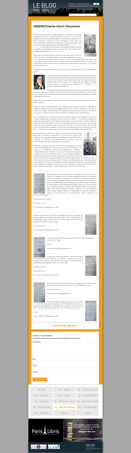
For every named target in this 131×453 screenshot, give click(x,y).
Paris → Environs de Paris (41, 413)
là (58, 207)
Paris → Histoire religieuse (42, 401)
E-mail (34, 365)
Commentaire (37, 342)
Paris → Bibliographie (64, 389)
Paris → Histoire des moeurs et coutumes (87, 401)
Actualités (87, 413)
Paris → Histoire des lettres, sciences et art (65, 401)
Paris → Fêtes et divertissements (41, 407)
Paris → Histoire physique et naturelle (87, 389)
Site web (35, 372)
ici (46, 203)
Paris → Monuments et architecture (88, 395)
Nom (34, 359)
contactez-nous (81, 439)
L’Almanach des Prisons (57, 51)
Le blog (44, 7)
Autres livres (65, 413)
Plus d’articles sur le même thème (65, 325)
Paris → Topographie (64, 395)
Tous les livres (42, 389)
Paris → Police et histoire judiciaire (88, 407)
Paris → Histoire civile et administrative (65, 407)
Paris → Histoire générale (41, 395)
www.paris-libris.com (86, 432)
